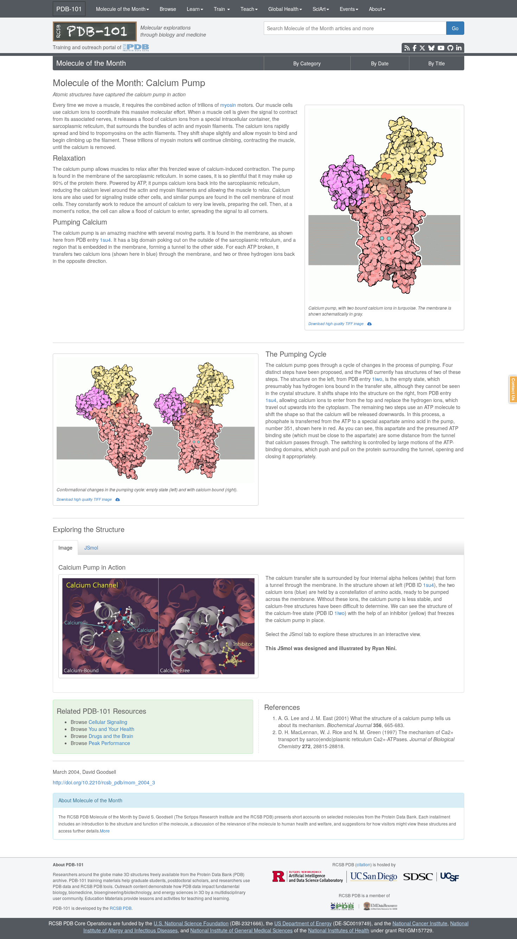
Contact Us (513, 389)
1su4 (105, 239)
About (375, 8)
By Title (436, 63)
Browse (168, 8)
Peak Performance (109, 742)
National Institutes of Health (338, 930)
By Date (380, 63)
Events (347, 8)
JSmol (91, 547)
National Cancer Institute (419, 923)
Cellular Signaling (108, 721)
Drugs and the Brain (111, 735)
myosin (228, 104)
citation (363, 864)
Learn (193, 8)
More (105, 831)
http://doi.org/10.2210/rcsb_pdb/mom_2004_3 (104, 782)
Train (220, 8)
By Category (307, 63)
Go (455, 28)
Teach (247, 8)
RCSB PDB (121, 908)
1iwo (377, 378)
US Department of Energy (303, 923)
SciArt (319, 8)
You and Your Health (111, 728)
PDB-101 (69, 8)
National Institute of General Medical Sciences (241, 930)
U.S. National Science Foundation (191, 923)
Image (65, 547)
